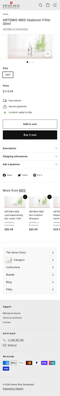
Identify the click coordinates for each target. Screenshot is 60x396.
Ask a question (11, 164)
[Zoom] (47, 54)
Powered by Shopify (13, 388)
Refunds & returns (11, 313)
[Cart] (48, 5)
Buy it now (30, 134)
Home (5, 14)
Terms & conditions (12, 318)
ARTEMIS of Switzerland (15, 29)
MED (22, 190)
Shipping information (15, 156)
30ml (7, 74)
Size (5, 68)
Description (9, 148)
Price (6, 85)
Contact (7, 322)
